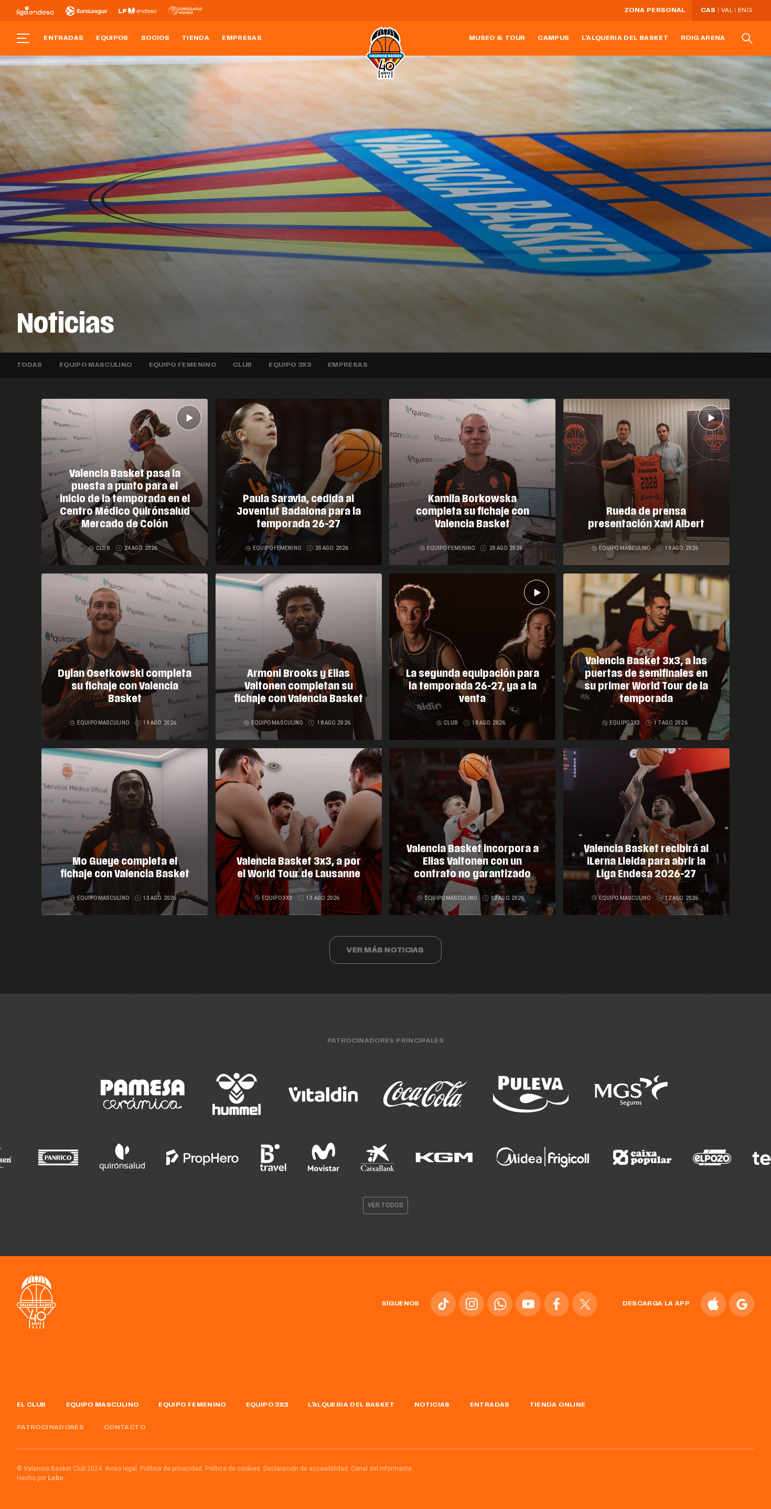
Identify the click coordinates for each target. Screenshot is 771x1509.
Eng (745, 10)
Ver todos (385, 1205)
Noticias (432, 1405)
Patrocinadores (50, 1428)
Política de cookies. (233, 1468)
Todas (29, 365)
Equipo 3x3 (290, 365)
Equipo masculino (95, 365)
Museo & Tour (497, 38)
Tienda (195, 38)
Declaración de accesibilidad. (306, 1468)
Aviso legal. (121, 1468)
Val (727, 10)
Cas (708, 10)
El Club (31, 1405)
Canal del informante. (382, 1468)
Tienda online (558, 1405)
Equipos (112, 38)
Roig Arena (703, 38)
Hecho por (41, 1478)
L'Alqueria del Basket (625, 38)
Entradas (63, 38)
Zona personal (655, 10)
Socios (155, 38)
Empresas (242, 38)
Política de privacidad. (172, 1468)
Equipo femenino (182, 365)
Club (242, 365)
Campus (553, 38)
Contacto (124, 1428)
